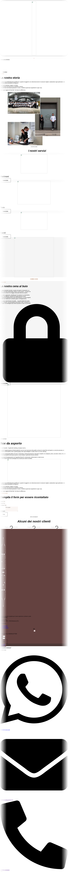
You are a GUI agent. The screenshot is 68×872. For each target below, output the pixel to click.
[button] (34, 56)
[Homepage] (34, 28)
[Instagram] (34, 629)
